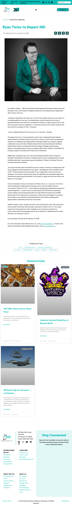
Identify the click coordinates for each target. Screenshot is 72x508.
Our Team (22, 478)
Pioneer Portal (8, 464)
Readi (44, 250)
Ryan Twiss (53, 250)
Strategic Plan (23, 483)
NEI (8, 19)
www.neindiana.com (48, 226)
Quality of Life (23, 452)
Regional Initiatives (45, 248)
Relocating (22, 457)
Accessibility (65, 501)
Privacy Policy (7, 501)
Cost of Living (23, 455)
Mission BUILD (27, 250)
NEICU (37, 250)
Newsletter (22, 485)
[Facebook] (43, 2)
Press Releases (30, 248)
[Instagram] (49, 2)
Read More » (7, 324)
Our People (22, 476)
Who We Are (23, 481)
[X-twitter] (46, 2)
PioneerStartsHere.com (26, 459)
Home (4, 19)
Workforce (7, 487)
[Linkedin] (52, 2)
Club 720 (17, 250)
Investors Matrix (8, 481)
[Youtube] (27, 442)
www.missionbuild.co (47, 224)
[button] (36, 9)
